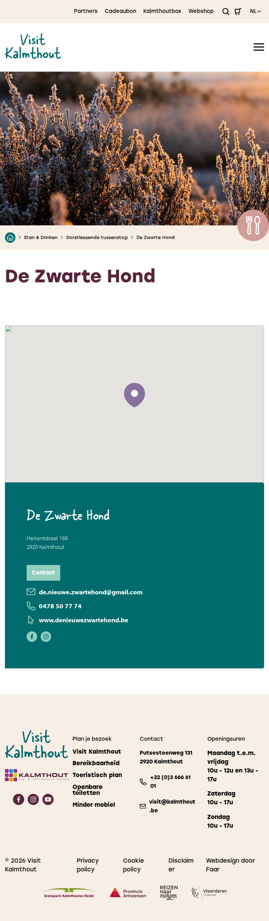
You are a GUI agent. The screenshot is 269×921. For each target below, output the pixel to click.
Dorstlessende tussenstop (97, 237)
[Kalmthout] (33, 776)
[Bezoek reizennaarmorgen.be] (169, 894)
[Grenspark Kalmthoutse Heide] (69, 894)
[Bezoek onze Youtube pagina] (48, 802)
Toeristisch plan (97, 775)
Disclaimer (181, 865)
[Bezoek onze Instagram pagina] (46, 637)
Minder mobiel (94, 805)
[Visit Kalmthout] (33, 56)
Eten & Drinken (40, 237)
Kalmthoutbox (162, 11)
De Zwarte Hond (156, 237)
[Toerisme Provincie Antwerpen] (127, 894)
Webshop (201, 11)
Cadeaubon (120, 11)
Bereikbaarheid (96, 763)
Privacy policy (88, 865)
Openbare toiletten (88, 790)
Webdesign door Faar (230, 865)
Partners (86, 11)
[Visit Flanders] (209, 893)
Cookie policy (133, 865)
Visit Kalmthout (97, 752)
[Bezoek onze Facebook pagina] (32, 637)
